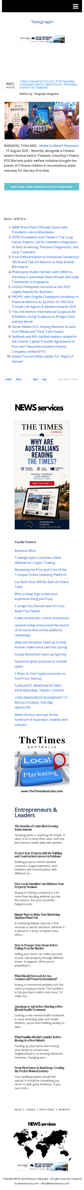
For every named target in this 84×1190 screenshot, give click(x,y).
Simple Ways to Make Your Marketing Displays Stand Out (37, 916)
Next (35, 379)
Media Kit (64, 1109)
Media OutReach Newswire (59, 146)
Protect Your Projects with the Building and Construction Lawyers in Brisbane (38, 854)
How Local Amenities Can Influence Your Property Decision (39, 885)
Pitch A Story (46, 1109)
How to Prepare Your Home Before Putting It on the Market (36, 946)
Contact (30, 1109)
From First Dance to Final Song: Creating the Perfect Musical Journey (39, 1069)
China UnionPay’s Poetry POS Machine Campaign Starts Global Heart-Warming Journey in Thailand (48, 84)
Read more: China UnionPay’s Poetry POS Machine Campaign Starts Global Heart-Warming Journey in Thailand (42, 187)
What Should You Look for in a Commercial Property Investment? (36, 977)
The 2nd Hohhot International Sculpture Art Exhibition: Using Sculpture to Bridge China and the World (44, 317)
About (17, 1109)
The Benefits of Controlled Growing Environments (36, 827)
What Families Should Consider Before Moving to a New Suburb (38, 1038)
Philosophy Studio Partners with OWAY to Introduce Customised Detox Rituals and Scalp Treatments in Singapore (45, 277)
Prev (18, 379)
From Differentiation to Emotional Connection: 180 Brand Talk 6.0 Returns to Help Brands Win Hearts (46, 262)
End (44, 379)
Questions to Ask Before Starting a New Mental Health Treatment (39, 1008)
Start (8, 379)
